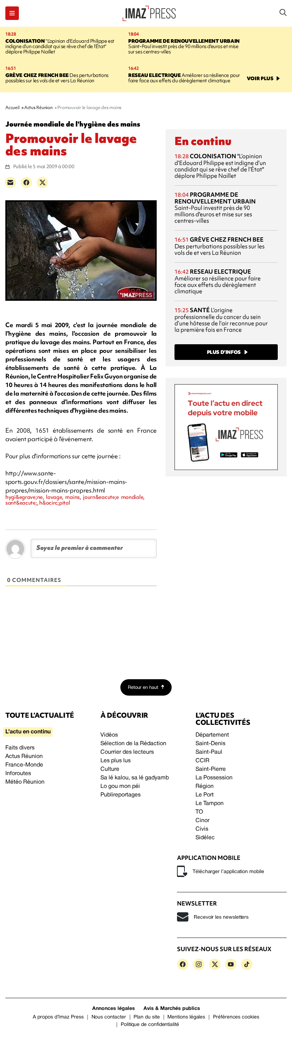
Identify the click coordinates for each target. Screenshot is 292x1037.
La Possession (214, 777)
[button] (12, 13)
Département (212, 735)
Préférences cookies (236, 1017)
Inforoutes (18, 773)
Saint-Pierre (210, 769)
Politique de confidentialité (150, 1024)
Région (204, 786)
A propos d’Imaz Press (58, 1017)
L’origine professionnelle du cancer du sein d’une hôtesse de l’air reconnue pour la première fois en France (221, 320)
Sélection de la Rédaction (133, 743)
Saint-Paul (208, 752)
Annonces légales (113, 1008)
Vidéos (109, 735)
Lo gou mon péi (120, 786)
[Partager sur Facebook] (26, 182)
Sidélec (205, 837)
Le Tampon (209, 803)
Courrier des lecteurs (127, 752)
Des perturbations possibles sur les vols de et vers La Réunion (57, 78)
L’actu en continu (28, 731)
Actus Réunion (24, 756)
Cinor (202, 820)
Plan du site (147, 1017)
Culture (109, 769)
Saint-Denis (210, 743)
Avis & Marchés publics (172, 1008)
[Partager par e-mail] (10, 182)
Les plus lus (115, 760)
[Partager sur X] (42, 182)
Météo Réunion (25, 782)
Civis (201, 829)
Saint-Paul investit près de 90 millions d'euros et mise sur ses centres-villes (184, 46)
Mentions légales (186, 1017)
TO (199, 812)
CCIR (202, 760)
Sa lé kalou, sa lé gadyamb (134, 777)
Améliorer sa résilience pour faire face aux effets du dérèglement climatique (184, 78)
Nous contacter (109, 1017)
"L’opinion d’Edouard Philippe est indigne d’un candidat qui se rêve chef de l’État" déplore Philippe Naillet (59, 46)
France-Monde (24, 765)
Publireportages (120, 795)
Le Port (204, 795)
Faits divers (20, 747)
